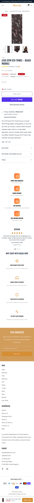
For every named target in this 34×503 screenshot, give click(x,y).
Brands (4, 397)
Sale (3, 394)
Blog (3, 429)
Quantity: (4, 82)
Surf (3, 382)
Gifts (3, 391)
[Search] (31, 5)
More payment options (17, 104)
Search (4, 410)
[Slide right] (30, 49)
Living (3, 388)
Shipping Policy (7, 416)
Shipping (12, 76)
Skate (3, 385)
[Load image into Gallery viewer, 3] (25, 49)
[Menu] (3, 5)
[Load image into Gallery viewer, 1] (8, 49)
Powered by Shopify (17, 492)
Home (6, 11)
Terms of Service (7, 423)
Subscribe (17, 354)
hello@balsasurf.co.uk (8, 452)
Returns (4, 419)
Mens (3, 370)
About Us (5, 413)
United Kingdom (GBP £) (16, 479)
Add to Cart (27, 500)
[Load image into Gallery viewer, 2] (17, 49)
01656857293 (6, 456)
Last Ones (5, 400)
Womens (4, 373)
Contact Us (5, 426)
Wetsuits (4, 379)
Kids (3, 376)
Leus (3, 57)
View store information (10, 117)
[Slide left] (4, 49)
